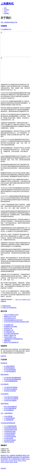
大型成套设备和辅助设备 (8, 423)
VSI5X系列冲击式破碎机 (11, 398)
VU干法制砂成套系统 (10, 426)
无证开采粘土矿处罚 (10, 318)
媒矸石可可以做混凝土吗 (11, 342)
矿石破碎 (22, 459)
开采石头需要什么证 (10, 337)
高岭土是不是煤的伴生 (9, 307)
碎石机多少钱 (8, 328)
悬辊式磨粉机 (5, 403)
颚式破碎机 (4, 363)
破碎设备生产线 (17, 457)
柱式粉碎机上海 (8, 330)
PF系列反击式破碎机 (10, 390)
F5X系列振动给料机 (10, 433)
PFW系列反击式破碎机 (10, 389)
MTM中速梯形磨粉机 (10, 408)
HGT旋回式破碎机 (9, 366)
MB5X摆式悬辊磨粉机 (10, 406)
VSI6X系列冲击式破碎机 (11, 397)
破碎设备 (3, 457)
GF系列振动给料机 (9, 435)
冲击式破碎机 (5, 394)
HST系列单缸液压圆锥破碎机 (12, 377)
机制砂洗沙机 (7, 306)
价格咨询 (3, 468)
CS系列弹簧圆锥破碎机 (11, 381)
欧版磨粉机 (19, 455)
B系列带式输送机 (9, 442)
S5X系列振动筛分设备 (10, 429)
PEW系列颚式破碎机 (10, 369)
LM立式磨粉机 (8, 416)
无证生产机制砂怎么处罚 (11, 314)
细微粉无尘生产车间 (10, 316)
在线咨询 (3, 356)
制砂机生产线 (5, 455)
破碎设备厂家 (6, 459)
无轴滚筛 (4, 26)
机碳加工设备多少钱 (10, 335)
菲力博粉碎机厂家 (9, 332)
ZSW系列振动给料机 (10, 436)
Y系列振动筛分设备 (10, 431)
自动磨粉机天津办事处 (10, 326)
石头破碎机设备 (15, 459)
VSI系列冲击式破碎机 (10, 400)
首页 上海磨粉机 (5, 22)
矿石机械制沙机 (8, 325)
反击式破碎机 (5, 384)
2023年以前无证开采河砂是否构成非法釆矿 (16, 321)
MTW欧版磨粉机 (9, 410)
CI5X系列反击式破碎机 (11, 387)
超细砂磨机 (9, 457)
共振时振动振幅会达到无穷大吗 (13, 320)
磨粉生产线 (14, 22)
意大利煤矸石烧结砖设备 (11, 333)
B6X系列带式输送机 (10, 440)
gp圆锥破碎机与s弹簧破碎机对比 (13, 339)
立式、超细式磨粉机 (7, 413)
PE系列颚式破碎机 (9, 368)
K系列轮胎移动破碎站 (10, 427)
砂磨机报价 (7, 340)
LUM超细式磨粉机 (9, 418)
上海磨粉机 (12, 455)
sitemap (28, 459)
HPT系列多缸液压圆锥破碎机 (12, 379)
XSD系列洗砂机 (8, 438)
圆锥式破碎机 (5, 374)
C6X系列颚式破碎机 (10, 371)
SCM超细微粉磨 (8, 420)
